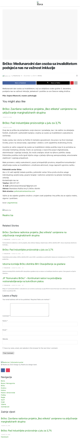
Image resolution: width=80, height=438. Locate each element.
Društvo (3, 388)
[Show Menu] (3, 3)
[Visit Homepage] (40, 3)
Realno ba (16, 76)
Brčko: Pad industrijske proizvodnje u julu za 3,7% (31, 123)
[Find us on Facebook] (3, 370)
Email (4, 330)
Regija (3, 397)
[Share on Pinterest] (72, 83)
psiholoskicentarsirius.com (24, 191)
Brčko (40, 76)
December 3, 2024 (30, 76)
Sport (3, 400)
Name (5, 321)
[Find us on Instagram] (8, 370)
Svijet (3, 402)
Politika (3, 395)
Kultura (3, 390)
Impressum (4, 437)
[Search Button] (77, 3)
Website (5, 339)
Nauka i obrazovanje (8, 392)
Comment (6, 316)
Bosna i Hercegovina (8, 383)
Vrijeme (3, 404)
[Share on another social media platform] (76, 83)
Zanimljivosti (5, 407)
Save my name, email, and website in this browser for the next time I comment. (31, 348)
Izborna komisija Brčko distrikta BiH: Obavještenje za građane (33, 264)
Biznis (3, 381)
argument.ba (12, 203)
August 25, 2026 (7, 117)
